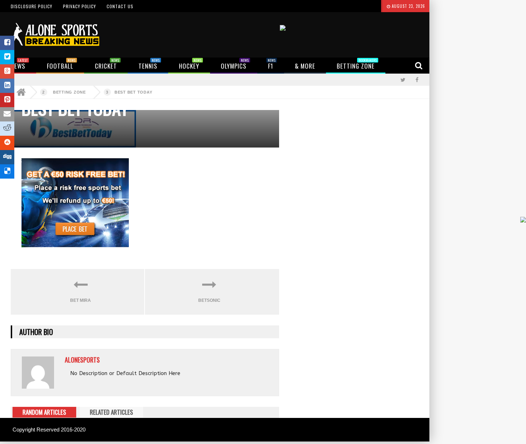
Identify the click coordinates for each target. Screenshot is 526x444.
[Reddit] (7, 128)
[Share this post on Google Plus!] (7, 71)
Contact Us (120, 6)
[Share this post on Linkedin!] (7, 86)
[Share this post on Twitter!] (7, 57)
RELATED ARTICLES (111, 412)
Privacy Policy (79, 6)
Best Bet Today (133, 92)
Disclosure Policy (31, 6)
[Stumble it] (7, 143)
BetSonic (209, 300)
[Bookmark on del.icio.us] (7, 171)
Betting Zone (69, 92)
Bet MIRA (80, 300)
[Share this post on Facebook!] (7, 43)
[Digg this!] (7, 157)
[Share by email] (7, 114)
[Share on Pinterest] (7, 100)
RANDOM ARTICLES (44, 412)
